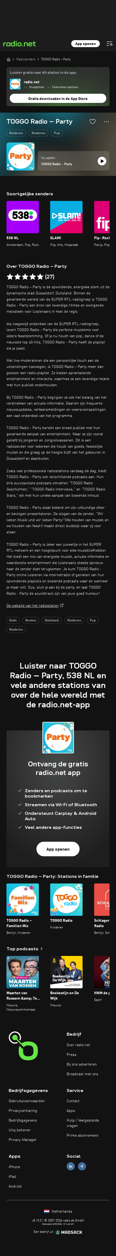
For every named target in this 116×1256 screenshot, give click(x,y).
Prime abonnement (82, 1135)
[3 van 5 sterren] (25, 277)
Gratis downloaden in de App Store (58, 99)
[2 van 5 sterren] (17, 277)
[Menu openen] (109, 43)
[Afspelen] (102, 161)
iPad (12, 1177)
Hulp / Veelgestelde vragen (83, 1123)
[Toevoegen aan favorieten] (92, 121)
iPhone (14, 1167)
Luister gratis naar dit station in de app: (43, 73)
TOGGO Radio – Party (56, 164)
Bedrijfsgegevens (23, 1120)
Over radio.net (78, 1045)
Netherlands (61, 1211)
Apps (71, 1111)
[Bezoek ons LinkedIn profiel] (71, 1166)
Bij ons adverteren (82, 1064)
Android (15, 1186)
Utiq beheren (19, 1130)
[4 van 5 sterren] (32, 277)
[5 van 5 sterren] (40, 277)
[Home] (8, 59)
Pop (57, 133)
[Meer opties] (106, 122)
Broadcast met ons (82, 1074)
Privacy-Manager (23, 1140)
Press (71, 1055)
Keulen (30, 620)
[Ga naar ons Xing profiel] (82, 1166)
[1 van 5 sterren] (10, 277)
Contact (73, 1101)
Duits (13, 620)
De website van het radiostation (32, 606)
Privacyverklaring (23, 1111)
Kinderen (16, 133)
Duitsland (52, 620)
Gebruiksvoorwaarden (27, 1101)
